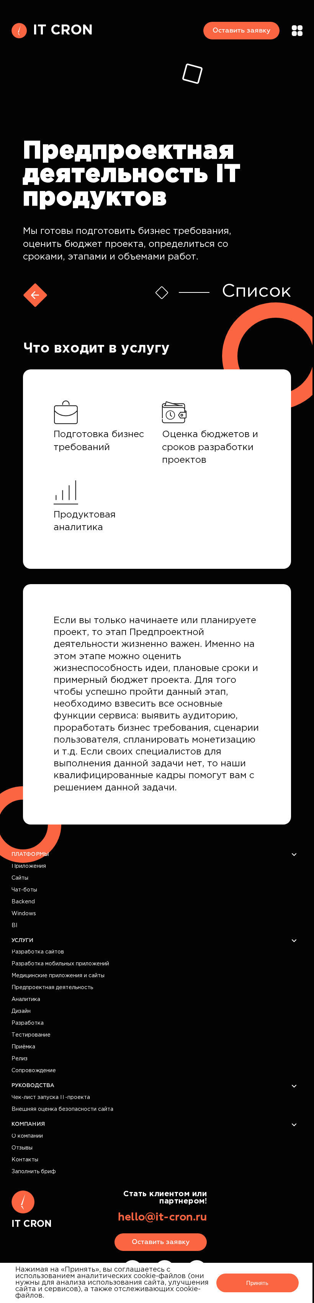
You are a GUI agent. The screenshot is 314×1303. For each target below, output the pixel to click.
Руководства (32, 1085)
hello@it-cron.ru (162, 1217)
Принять (257, 1283)
